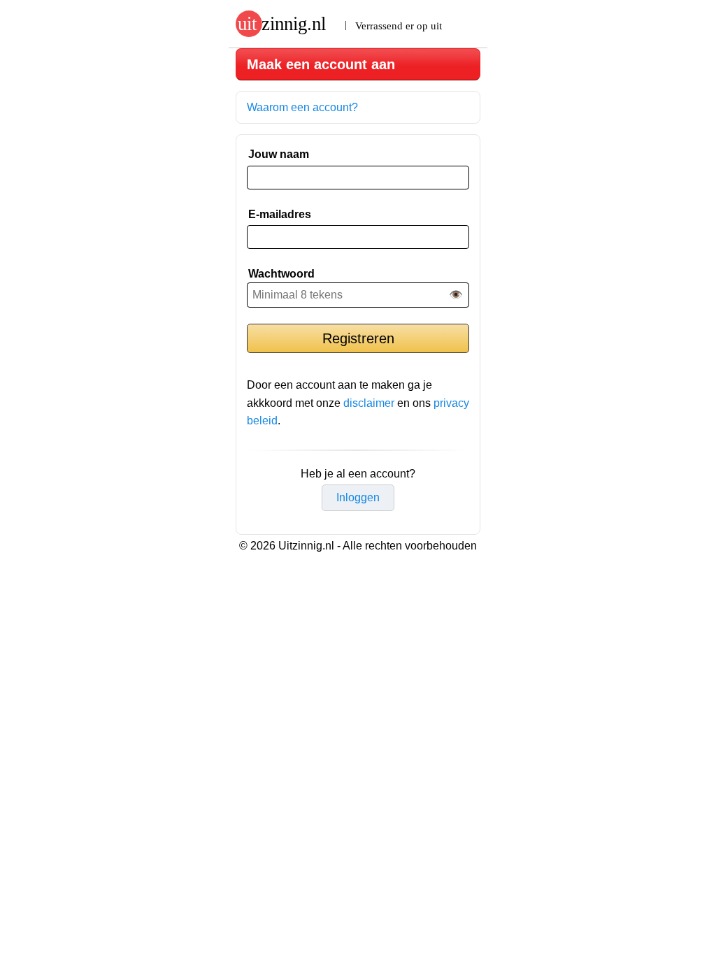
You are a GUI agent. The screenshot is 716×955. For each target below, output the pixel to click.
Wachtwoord (281, 274)
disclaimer (368, 403)
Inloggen (358, 497)
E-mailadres (279, 214)
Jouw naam (278, 154)
